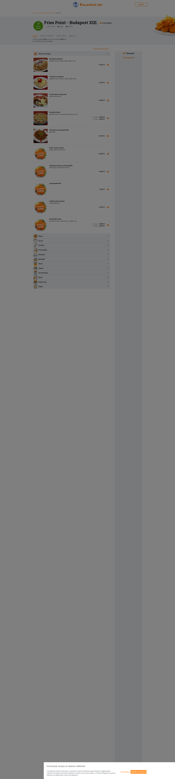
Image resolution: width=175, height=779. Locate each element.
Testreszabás (124, 772)
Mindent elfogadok (138, 772)
